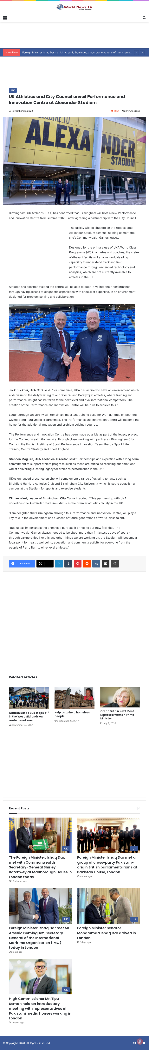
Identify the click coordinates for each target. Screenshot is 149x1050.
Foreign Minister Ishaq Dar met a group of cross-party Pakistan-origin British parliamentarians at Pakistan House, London (107, 864)
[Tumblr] (68, 563)
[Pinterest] (77, 563)
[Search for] (144, 17)
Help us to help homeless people (72, 714)
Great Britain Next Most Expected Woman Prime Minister (117, 714)
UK (13, 90)
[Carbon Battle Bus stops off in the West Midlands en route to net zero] (29, 698)
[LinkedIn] (59, 563)
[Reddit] (87, 563)
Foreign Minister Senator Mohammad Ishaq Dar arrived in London (106, 933)
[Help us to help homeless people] (74, 698)
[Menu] (5, 17)
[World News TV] (74, 7)
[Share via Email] (105, 563)
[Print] (115, 563)
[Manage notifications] (140, 1041)
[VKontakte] (96, 563)
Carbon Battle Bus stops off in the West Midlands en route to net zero (29, 716)
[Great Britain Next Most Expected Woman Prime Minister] (120, 697)
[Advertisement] (74, 34)
